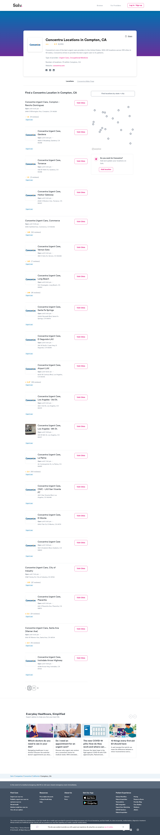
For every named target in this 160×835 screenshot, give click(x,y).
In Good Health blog (46, 799)
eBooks (136, 810)
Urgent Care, (64, 58)
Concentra (27, 776)
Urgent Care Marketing (123, 807)
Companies (18, 776)
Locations (70, 81)
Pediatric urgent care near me (19, 799)
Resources (44, 793)
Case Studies (137, 805)
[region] (113, 125)
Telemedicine (120, 802)
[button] (105, 129)
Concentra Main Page (85, 81)
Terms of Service (24, 828)
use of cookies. (108, 827)
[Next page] (37, 688)
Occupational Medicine (79, 58)
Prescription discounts (46, 797)
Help (41, 802)
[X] (131, 830)
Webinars (136, 807)
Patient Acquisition (121, 799)
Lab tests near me (15, 802)
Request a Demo (139, 799)
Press (66, 799)
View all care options (16, 810)
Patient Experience (123, 793)
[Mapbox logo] (96, 149)
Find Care (14, 793)
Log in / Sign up (135, 5)
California (35, 776)
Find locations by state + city (112, 93)
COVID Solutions (121, 810)
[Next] (135, 716)
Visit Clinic (81, 103)
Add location (106, 169)
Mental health (14, 805)
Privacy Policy (14, 828)
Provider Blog (138, 802)
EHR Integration (120, 805)
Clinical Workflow (121, 797)
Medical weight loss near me (19, 807)
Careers (66, 797)
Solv (11, 776)
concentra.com (59, 65)
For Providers (116, 5)
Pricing (136, 797)
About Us (68, 793)
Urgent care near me (16, 797)
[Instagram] (138, 830)
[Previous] (130, 716)
